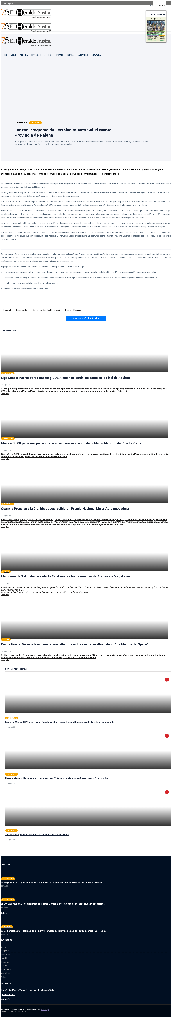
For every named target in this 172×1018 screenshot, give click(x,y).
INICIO (5, 55)
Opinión (47, 55)
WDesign (45, 1009)
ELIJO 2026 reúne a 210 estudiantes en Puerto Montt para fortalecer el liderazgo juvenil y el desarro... (53, 904)
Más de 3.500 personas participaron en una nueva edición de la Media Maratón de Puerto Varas (71, 443)
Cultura (70, 55)
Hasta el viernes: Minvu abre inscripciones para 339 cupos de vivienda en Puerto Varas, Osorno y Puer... (58, 778)
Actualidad (97, 55)
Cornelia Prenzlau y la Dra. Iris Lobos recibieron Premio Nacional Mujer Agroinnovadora (65, 508)
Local (13, 55)
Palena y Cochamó (73, 310)
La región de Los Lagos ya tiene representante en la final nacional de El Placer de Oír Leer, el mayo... (52, 882)
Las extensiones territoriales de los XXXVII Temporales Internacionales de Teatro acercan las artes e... (53, 931)
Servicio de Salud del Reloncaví (46, 310)
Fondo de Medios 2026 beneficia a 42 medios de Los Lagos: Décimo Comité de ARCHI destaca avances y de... (60, 722)
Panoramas (83, 55)
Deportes (59, 55)
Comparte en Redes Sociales (86, 318)
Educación (36, 55)
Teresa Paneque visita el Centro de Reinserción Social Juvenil (37, 834)
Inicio (3, 1012)
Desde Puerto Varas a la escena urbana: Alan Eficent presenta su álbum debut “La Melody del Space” (74, 644)
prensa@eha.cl (8, 994)
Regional (24, 55)
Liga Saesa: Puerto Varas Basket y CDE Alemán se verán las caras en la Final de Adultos (65, 378)
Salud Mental (21, 310)
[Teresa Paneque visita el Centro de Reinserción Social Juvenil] (88, 807)
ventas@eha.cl (8, 999)
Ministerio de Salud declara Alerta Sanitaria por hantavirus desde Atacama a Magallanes (66, 576)
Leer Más (5, 394)
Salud (3, 977)
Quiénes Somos (18, 1012)
